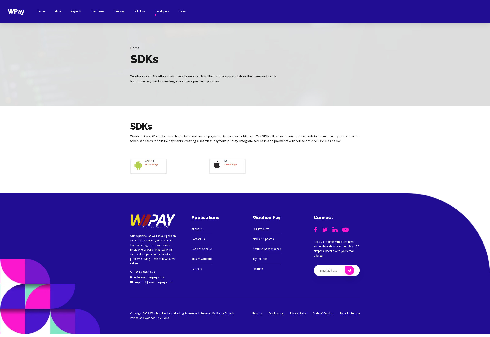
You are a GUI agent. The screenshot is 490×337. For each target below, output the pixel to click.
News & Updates (263, 239)
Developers (162, 11)
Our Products (261, 229)
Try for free (260, 259)
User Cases (97, 11)
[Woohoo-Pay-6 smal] (153, 221)
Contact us (198, 239)
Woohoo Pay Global (157, 318)
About (58, 11)
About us (197, 229)
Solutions (139, 11)
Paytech (76, 11)
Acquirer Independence (267, 249)
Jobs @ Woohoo (201, 259)
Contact (183, 11)
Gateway (119, 11)
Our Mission (276, 313)
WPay (16, 11)
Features (258, 269)
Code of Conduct (201, 249)
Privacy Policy (298, 313)
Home (41, 11)
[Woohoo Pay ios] (227, 166)
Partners (196, 269)
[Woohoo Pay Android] (148, 166)
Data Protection (350, 313)
